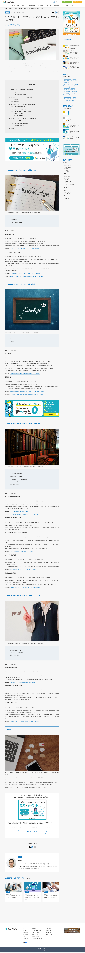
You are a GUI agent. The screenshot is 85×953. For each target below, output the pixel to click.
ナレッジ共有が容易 (18, 113)
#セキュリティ (72, 93)
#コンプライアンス (66, 89)
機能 (23, 928)
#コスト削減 (66, 100)
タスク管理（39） (66, 168)
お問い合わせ (48, 930)
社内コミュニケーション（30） (69, 184)
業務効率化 (12, 24)
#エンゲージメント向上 (67, 98)
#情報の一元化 (71, 100)
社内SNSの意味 (17, 92)
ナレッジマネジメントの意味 (20, 94)
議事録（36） (66, 189)
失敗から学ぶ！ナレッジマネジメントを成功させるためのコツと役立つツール (26, 721)
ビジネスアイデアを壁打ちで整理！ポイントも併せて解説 (21, 551)
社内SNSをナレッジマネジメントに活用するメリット (23, 104)
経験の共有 (16, 101)
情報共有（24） (66, 187)
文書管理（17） (66, 178)
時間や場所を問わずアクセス (20, 109)
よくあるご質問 (25, 938)
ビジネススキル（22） (67, 198)
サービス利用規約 (35, 932)
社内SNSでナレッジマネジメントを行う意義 (21, 97)
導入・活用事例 (25, 932)
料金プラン (25, 930)
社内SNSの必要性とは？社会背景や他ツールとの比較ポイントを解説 (24, 248)
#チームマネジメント (74, 91)
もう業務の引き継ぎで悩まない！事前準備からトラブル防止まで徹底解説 (25, 373)
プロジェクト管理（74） (68, 167)
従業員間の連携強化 (18, 115)
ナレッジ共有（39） (67, 176)
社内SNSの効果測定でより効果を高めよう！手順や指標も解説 (23, 682)
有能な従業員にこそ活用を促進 (21, 123)
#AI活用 (74, 98)
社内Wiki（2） (66, 170)
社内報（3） (66, 185)
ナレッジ (7, 24)
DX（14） (65, 195)
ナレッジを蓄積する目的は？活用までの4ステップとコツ (21, 511)
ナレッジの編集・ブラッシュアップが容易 (22, 111)
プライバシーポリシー (36, 934)
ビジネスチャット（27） (67, 165)
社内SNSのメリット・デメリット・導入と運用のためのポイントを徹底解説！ (25, 587)
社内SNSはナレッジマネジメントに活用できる (22, 89)
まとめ (12, 128)
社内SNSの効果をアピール (20, 121)
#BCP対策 (73, 89)
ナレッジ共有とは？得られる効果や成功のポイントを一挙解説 (23, 569)
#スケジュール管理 (67, 91)
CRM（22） (65, 173)
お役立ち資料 (48, 928)
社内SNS (7, 12)
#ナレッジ (74, 80)
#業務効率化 (76, 84)
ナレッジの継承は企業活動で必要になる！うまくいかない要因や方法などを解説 (26, 394)
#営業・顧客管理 (66, 82)
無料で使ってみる (77, 1)
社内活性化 (17, 24)
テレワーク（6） (66, 179)
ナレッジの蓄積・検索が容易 (20, 106)
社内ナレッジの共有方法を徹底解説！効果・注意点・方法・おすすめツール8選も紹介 (27, 391)
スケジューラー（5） (67, 182)
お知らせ (24, 936)
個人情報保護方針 (35, 936)
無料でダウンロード (32, 832)
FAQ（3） (65, 190)
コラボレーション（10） (67, 192)
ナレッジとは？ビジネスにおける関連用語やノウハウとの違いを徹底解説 (25, 273)
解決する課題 (25, 934)
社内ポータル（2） (67, 193)
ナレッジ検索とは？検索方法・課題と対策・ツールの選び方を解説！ (24, 514)
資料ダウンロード (67, 1)
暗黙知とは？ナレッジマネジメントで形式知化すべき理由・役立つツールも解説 (26, 276)
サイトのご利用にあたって (37, 930)
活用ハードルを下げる (19, 125)
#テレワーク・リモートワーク (68, 84)
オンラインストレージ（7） (68, 181)
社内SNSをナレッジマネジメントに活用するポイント (23, 118)
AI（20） (65, 196)
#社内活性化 (66, 93)
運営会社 (34, 928)
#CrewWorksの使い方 (67, 80)
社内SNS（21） (66, 171)
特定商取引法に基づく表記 (37, 938)
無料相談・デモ (49, 932)
